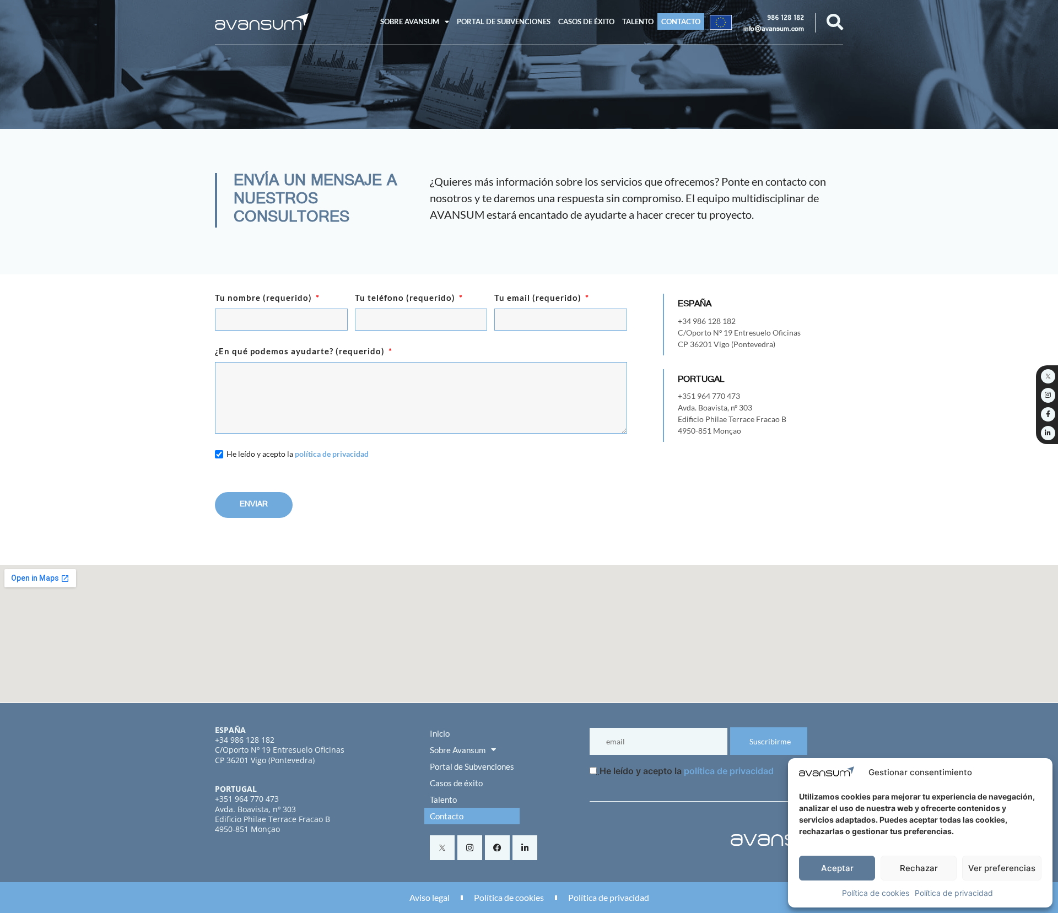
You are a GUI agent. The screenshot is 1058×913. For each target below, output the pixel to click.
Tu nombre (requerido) (264, 298)
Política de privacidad (954, 893)
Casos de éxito (586, 21)
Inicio (440, 733)
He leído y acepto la (297, 454)
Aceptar (837, 868)
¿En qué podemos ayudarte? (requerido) (301, 351)
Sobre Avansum (409, 21)
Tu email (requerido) (539, 298)
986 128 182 (785, 19)
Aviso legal (429, 897)
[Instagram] (469, 847)
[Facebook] (497, 847)
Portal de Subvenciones (503, 21)
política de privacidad (332, 453)
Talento (638, 21)
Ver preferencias (1001, 868)
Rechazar (919, 868)
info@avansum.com (773, 30)
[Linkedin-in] (524, 847)
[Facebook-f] (1048, 414)
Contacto (680, 21)
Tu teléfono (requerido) (406, 298)
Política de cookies (875, 893)
